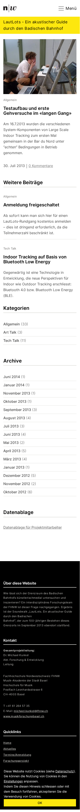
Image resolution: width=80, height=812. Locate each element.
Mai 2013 (11, 442)
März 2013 (12, 459)
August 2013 (14, 418)
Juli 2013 (11, 426)
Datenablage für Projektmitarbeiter (32, 527)
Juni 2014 (11, 377)
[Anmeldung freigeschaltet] (36, 215)
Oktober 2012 (14, 492)
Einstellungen (13, 781)
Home (7, 742)
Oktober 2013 (14, 401)
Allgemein (11, 324)
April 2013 (11, 451)
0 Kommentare (41, 165)
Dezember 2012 (16, 475)
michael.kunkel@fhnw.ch (31, 711)
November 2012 (16, 484)
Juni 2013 (11, 434)
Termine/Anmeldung (17, 754)
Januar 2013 (13, 467)
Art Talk (9, 332)
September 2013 (17, 409)
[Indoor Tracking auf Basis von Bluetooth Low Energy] (36, 270)
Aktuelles (9, 748)
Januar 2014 (13, 385)
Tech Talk (11, 340)
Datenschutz (64, 771)
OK (40, 803)
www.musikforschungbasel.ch (23, 716)
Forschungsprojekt (16, 760)
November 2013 (16, 393)
